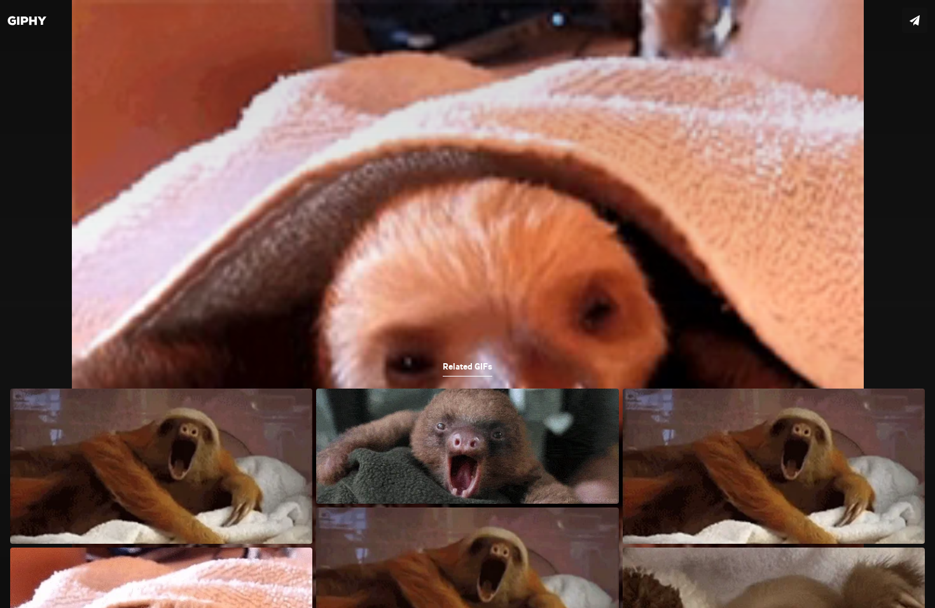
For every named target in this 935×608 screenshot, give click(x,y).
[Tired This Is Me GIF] (467, 304)
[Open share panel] (914, 20)
